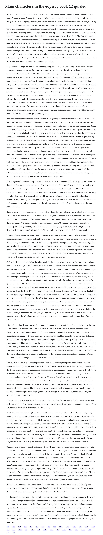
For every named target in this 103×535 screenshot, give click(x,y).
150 (48, 527)
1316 (64, 530)
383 (31, 527)
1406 (44, 530)
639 (26, 530)
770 (8, 532)
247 (13, 530)
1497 (93, 527)
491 (38, 530)
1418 (20, 530)
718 (25, 527)
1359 (60, 527)
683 (43, 527)
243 (8, 530)
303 (13, 532)
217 (37, 527)
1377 (51, 530)
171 (70, 530)
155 (54, 527)
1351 (74, 527)
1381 (83, 530)
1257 (32, 530)
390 (89, 530)
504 (19, 527)
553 (13, 527)
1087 (86, 527)
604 (80, 527)
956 (58, 530)
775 (8, 527)
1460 (67, 527)
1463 (76, 530)
